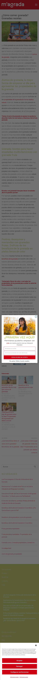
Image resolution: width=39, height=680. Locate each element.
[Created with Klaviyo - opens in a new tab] (19, 364)
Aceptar (19, 661)
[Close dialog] (36, 317)
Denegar (19, 666)
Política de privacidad (14, 677)
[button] (36, 645)
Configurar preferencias (19, 672)
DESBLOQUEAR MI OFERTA (19, 357)
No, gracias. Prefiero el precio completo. (19, 361)
